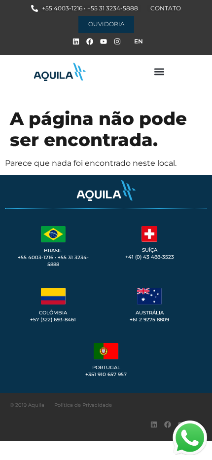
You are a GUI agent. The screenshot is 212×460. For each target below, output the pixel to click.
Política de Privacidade (83, 405)
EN (138, 41)
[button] (159, 72)
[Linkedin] (76, 41)
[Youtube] (103, 41)
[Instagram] (117, 41)
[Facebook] (90, 41)
